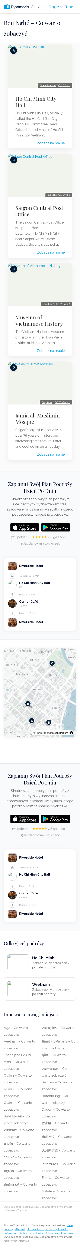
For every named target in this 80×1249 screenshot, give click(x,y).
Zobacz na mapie (51, 143)
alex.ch (52, 194)
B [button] (28, 704)
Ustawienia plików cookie (59, 1233)
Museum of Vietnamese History (39, 320)
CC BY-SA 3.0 (62, 304)
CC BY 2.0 (64, 85)
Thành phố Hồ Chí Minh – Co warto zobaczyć (17, 1062)
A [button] (32, 721)
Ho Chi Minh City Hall (35, 101)
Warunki (20, 1229)
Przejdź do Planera (61, 7)
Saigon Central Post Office (39, 211)
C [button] (52, 663)
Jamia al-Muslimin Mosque (37, 418)
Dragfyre (47, 402)
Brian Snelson (48, 85)
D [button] (49, 722)
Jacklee (47, 304)
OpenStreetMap (44, 732)
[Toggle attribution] (71, 732)
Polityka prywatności (31, 1233)
